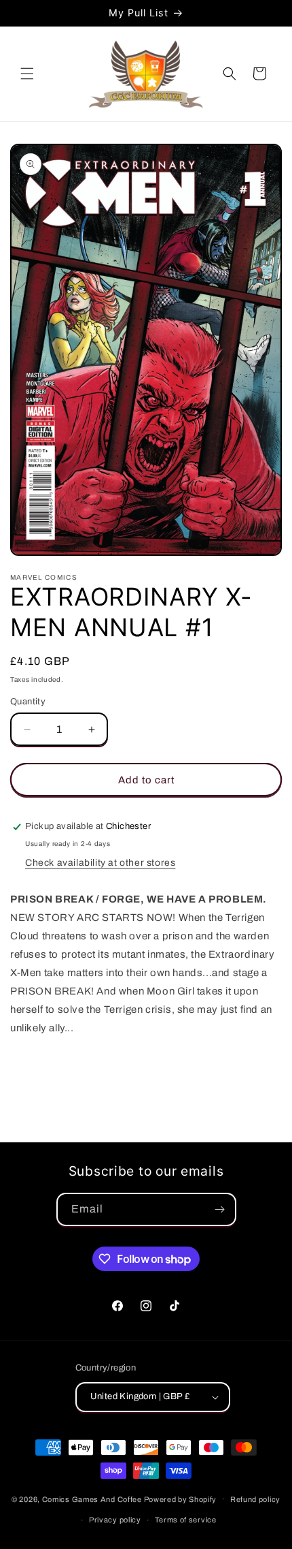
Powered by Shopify (180, 1499)
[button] (27, 74)
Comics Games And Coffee (92, 1499)
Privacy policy (115, 1520)
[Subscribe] (220, 1209)
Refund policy (255, 1499)
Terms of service (186, 1520)
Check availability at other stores (100, 863)
